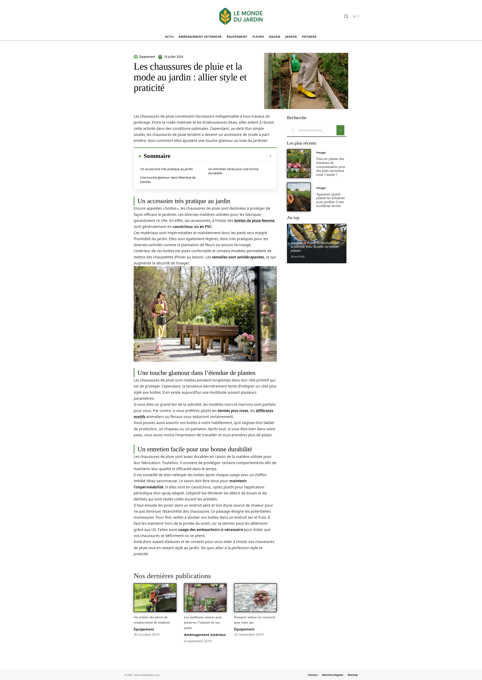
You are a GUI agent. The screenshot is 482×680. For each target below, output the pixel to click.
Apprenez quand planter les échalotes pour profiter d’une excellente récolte (330, 200)
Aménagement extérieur (205, 635)
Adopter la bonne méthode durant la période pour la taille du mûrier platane (315, 247)
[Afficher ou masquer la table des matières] (221, 156)
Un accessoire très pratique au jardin (166, 169)
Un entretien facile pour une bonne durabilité (233, 171)
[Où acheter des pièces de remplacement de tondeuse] (155, 598)
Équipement (144, 629)
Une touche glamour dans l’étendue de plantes (168, 179)
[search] (346, 16)
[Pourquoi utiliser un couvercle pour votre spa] (255, 598)
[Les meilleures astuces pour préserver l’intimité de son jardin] (205, 598)
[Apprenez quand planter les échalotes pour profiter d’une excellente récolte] (298, 197)
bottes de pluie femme (254, 220)
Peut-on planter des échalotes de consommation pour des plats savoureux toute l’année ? (330, 166)
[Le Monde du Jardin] (241, 16)
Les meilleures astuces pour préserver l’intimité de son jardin (203, 622)
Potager (321, 152)
